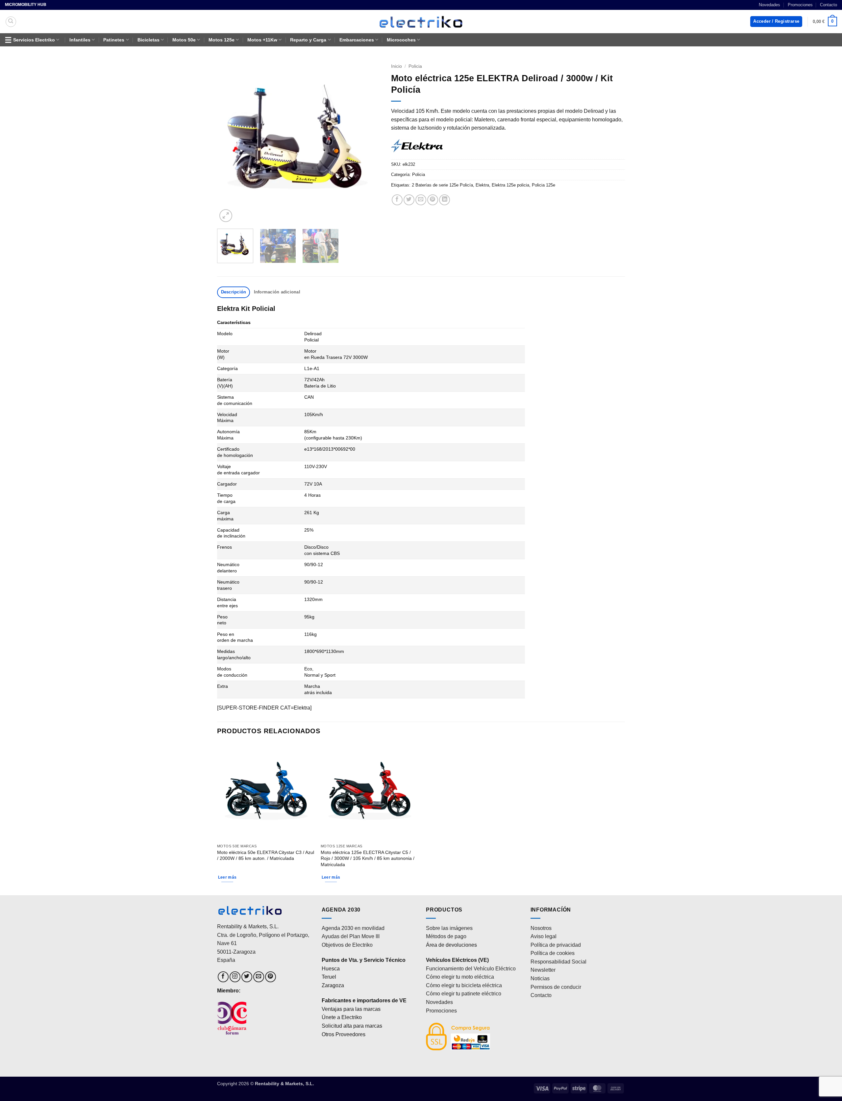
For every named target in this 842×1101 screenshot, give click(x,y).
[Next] (370, 141)
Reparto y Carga (308, 39)
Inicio (396, 66)
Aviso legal (544, 936)
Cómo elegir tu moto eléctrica (460, 977)
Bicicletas (148, 39)
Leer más (227, 877)
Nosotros (541, 928)
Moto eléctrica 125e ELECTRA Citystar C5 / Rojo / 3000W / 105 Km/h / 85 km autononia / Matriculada (367, 858)
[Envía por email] (420, 199)
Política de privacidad (556, 945)
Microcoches (401, 39)
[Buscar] (11, 21)
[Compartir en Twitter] (409, 199)
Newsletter (543, 970)
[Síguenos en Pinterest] (270, 976)
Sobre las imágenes (449, 928)
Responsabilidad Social (558, 961)
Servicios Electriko (34, 39)
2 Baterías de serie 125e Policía (442, 185)
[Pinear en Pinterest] (432, 199)
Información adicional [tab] (277, 291)
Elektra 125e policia (510, 185)
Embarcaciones (356, 39)
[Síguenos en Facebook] (223, 976)
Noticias (540, 978)
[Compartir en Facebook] (397, 199)
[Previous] (229, 141)
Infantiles (79, 39)
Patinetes (113, 39)
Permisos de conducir (556, 987)
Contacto (828, 4)
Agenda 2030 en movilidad (353, 928)
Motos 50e (184, 39)
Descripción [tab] (233, 291)
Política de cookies (553, 953)
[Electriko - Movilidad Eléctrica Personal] (421, 21)
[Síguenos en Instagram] (235, 976)
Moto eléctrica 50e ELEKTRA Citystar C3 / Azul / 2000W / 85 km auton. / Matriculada (265, 855)
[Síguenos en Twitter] (246, 976)
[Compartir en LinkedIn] (444, 199)
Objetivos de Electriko (347, 945)
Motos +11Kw (262, 39)
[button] (776, 21)
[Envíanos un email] (258, 976)
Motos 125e (222, 39)
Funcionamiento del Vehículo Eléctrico (471, 968)
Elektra (482, 185)
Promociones (800, 4)
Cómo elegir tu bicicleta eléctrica (464, 985)
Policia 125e (543, 185)
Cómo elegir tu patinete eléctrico (463, 993)
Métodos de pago (446, 936)
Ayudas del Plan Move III (351, 936)
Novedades (769, 4)
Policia (415, 66)
